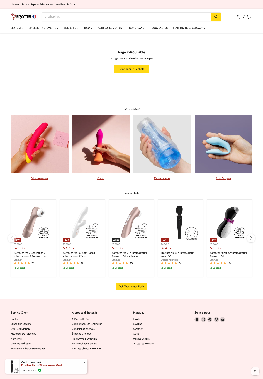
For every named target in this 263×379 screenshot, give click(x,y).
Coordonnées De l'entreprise (87, 323)
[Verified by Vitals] (39, 370)
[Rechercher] (216, 17)
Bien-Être (70, 28)
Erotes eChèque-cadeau (84, 343)
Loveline (137, 323)
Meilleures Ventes (110, 28)
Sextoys (16, 28)
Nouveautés (159, 28)
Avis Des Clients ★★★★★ (86, 348)
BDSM (87, 28)
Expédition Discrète (21, 323)
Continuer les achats (131, 69)
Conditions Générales (83, 328)
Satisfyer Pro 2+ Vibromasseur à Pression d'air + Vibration (129, 254)
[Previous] (12, 238)
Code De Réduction (21, 343)
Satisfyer (18, 259)
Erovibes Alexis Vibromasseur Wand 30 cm (43, 365)
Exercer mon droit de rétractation (28, 348)
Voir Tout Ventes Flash (131, 286)
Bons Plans (137, 28)
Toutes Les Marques (143, 343)
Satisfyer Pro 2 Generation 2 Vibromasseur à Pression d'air (30, 254)
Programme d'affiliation (84, 338)
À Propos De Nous (81, 319)
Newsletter (16, 338)
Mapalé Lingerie (141, 338)
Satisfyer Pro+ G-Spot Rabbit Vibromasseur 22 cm (79, 254)
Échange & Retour (81, 333)
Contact (15, 319)
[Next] (251, 238)
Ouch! (136, 333)
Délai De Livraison (20, 328)
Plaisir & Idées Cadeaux (188, 28)
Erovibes (137, 319)
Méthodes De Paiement (23, 333)
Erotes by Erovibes (169, 259)
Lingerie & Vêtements (43, 28)
